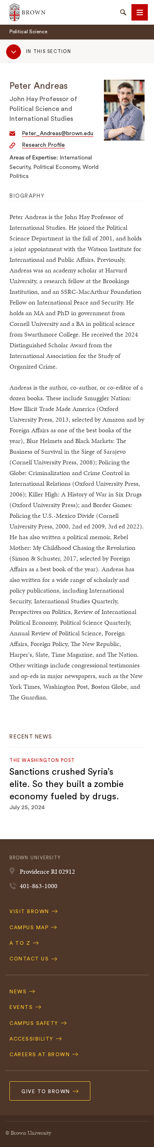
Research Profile (43, 145)
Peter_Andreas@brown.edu (57, 133)
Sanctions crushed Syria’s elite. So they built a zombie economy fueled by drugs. (66, 784)
